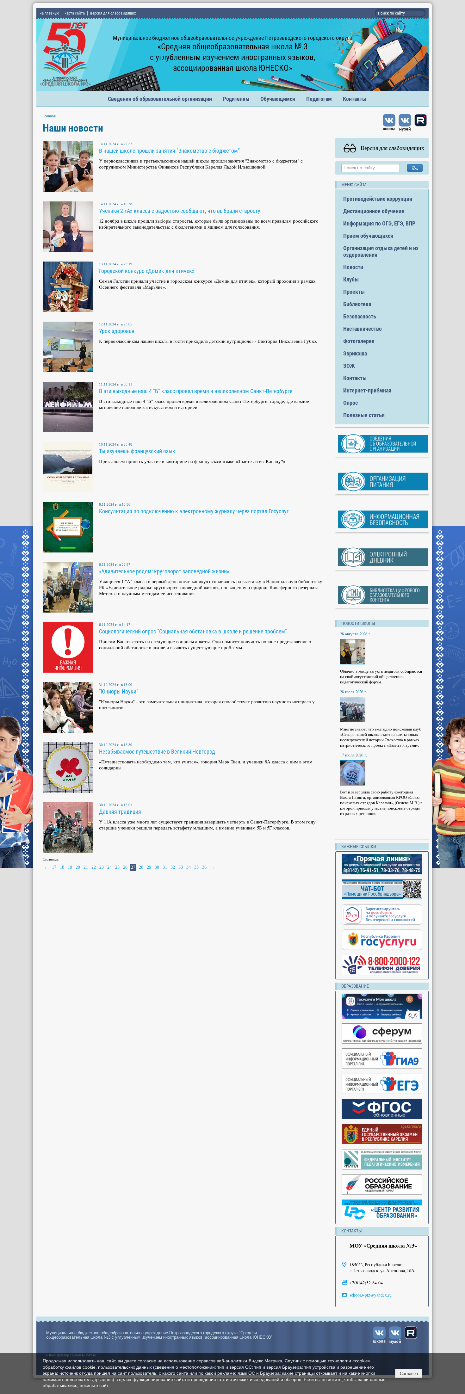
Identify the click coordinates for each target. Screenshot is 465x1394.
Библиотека (357, 304)
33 (180, 867)
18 (62, 867)
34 (188, 867)
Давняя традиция (120, 811)
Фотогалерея (359, 341)
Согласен (409, 1373)
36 (204, 867)
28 (141, 867)
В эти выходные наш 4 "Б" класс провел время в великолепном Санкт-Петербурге (195, 391)
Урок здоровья (116, 331)
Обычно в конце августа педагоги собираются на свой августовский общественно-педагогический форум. (381, 677)
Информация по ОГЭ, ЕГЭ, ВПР (379, 223)
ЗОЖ (349, 365)
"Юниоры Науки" (118, 691)
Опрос (350, 402)
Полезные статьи (364, 415)
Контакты (354, 99)
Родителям (236, 99)
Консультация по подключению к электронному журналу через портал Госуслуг (194, 511)
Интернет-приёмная (367, 390)
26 (125, 867)
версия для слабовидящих (113, 13)
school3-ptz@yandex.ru (371, 1295)
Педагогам (319, 99)
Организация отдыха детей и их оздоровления (380, 251)
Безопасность (359, 316)
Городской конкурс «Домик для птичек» (147, 271)
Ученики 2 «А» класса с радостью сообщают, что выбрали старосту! (180, 210)
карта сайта (75, 13)
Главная (49, 116)
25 (117, 867)
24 (109, 867)
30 (157, 867)
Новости (353, 267)
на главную (49, 13)
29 (149, 867)
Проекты (354, 291)
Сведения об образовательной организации (160, 99)
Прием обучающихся (368, 235)
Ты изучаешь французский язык (137, 451)
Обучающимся (277, 99)
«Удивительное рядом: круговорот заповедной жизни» (164, 571)
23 (101, 867)
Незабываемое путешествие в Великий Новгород (157, 751)
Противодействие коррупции (377, 198)
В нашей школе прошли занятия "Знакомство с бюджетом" (169, 150)
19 (70, 867)
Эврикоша (355, 353)
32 (172, 867)
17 (54, 867)
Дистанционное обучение (373, 211)
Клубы (351, 279)
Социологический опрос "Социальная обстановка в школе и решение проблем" (193, 631)
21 (86, 867)
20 (78, 867)
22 (93, 867)
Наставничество (362, 328)
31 (165, 867)
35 (196, 867)
